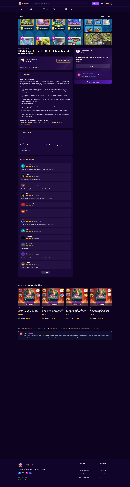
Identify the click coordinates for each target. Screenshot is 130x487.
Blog (101, 477)
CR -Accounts (25, 48)
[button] (102, 3)
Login (107, 3)
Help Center (103, 470)
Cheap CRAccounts (71, 328)
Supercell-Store (31, 59)
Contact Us (103, 474)
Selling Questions (83, 474)
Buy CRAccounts (44, 335)
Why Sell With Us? (84, 477)
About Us (102, 467)
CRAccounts (29, 328)
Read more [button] (93, 76)
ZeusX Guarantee (84, 467)
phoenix (23, 318)
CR (19, 307)
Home (19, 48)
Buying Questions (84, 470)
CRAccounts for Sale (53, 328)
